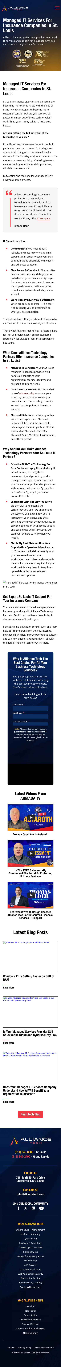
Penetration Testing (30, 1278)
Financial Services (30, 1323)
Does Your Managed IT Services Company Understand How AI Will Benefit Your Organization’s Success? (29, 1090)
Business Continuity (30, 1234)
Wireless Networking (30, 1287)
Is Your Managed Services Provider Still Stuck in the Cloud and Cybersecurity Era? (30, 1033)
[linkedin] (33, 1208)
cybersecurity (26, 393)
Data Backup (30, 1260)
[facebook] (18, 1208)
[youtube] (41, 1208)
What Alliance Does (30, 1223)
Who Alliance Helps (30, 1300)
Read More (8, 987)
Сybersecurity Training (30, 1282)
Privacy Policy (24, 1347)
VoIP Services (30, 1264)
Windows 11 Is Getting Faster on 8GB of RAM (28, 978)
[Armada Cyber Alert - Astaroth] (30, 817)
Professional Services (30, 1319)
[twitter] (25, 1208)
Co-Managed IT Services (30, 1247)
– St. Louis (30, 1152)
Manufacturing (30, 1332)
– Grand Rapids (30, 1156)
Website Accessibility (44, 1347)
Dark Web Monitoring (30, 1269)
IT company (43, 218)
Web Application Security (30, 1273)
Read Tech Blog (30, 1114)
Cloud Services (30, 1251)
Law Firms (30, 1306)
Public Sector (30, 1315)
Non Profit (30, 1310)
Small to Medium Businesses (30, 1328)
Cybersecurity (30, 1238)
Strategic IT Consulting (30, 1242)
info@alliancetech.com (30, 1194)
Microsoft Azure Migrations (30, 1256)
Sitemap (11, 1347)
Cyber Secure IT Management (30, 1229)
